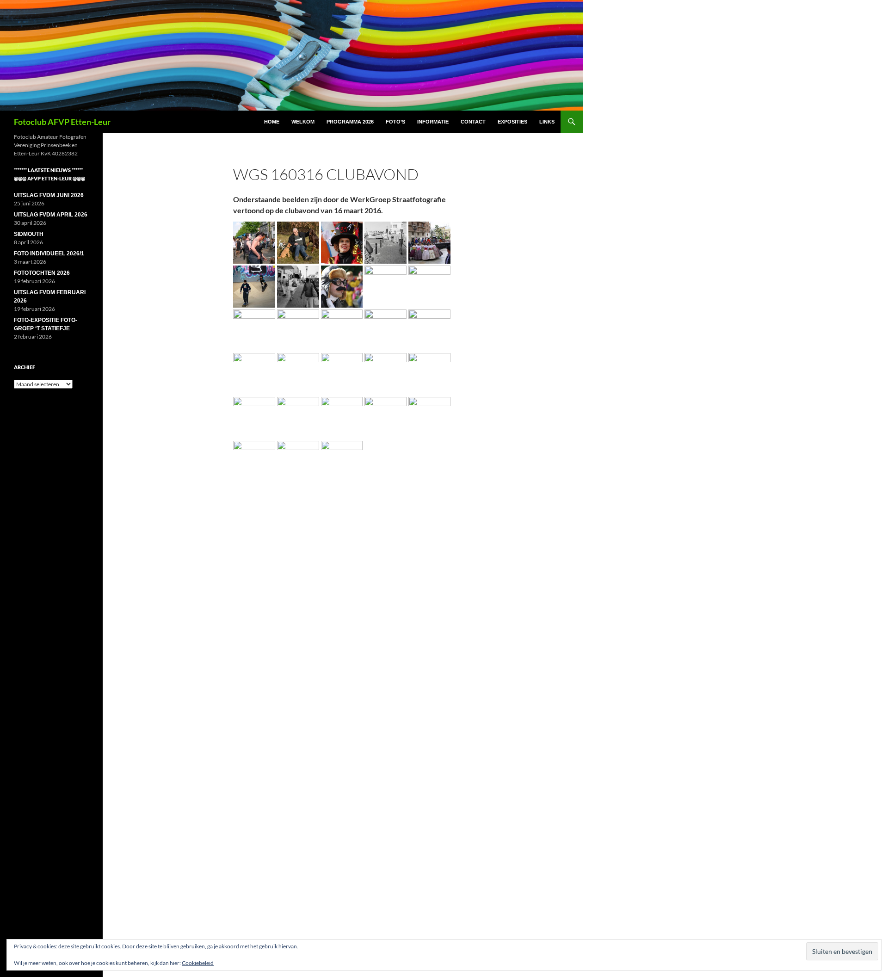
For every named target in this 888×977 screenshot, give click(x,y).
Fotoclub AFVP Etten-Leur (62, 122)
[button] (254, 243)
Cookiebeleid (198, 962)
